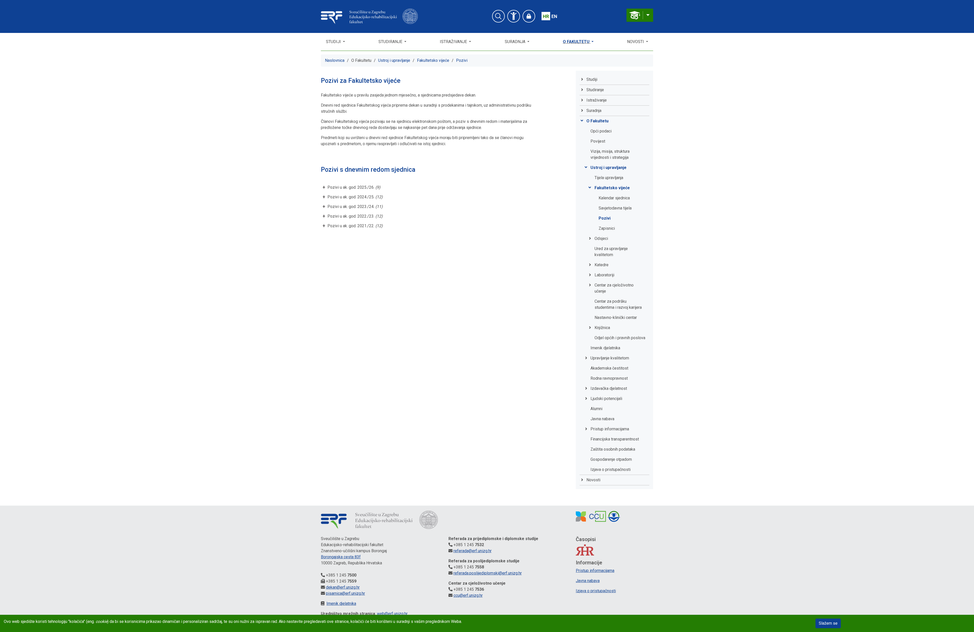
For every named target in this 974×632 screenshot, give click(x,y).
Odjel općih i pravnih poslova (620, 337)
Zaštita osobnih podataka (612, 449)
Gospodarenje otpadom (611, 459)
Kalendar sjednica (614, 198)
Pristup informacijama (609, 429)
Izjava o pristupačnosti (610, 469)
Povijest (597, 141)
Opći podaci (601, 131)
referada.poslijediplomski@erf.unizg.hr (488, 573)
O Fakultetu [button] (576, 41)
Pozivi (461, 60)
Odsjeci (601, 238)
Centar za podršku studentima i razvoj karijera (618, 304)
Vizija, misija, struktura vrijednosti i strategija (610, 154)
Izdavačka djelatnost (608, 388)
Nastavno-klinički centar (616, 317)
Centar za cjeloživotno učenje (614, 288)
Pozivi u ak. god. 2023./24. (355, 206)
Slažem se (828, 623)
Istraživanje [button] (454, 41)
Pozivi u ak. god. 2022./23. (355, 216)
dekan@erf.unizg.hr (343, 587)
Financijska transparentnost (614, 439)
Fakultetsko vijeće (433, 60)
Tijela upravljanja (609, 177)
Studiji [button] (334, 41)
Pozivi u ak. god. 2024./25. (355, 197)
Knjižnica (602, 327)
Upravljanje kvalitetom (609, 358)
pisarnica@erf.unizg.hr (345, 593)
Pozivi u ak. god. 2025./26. (353, 187)
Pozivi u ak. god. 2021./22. (355, 225)
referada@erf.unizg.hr (473, 550)
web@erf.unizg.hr (392, 613)
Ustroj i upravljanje (394, 60)
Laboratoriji (604, 275)
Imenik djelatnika (605, 348)
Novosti (636, 41)
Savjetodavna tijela (615, 208)
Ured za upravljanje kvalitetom (611, 251)
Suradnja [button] (515, 41)
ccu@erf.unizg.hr (468, 595)
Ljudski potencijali (606, 398)
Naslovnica (334, 60)
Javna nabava (602, 418)
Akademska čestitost (609, 368)
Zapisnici (607, 228)
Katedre (601, 264)
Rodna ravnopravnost (609, 378)
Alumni (596, 408)
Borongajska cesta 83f (341, 556)
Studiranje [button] (390, 41)
